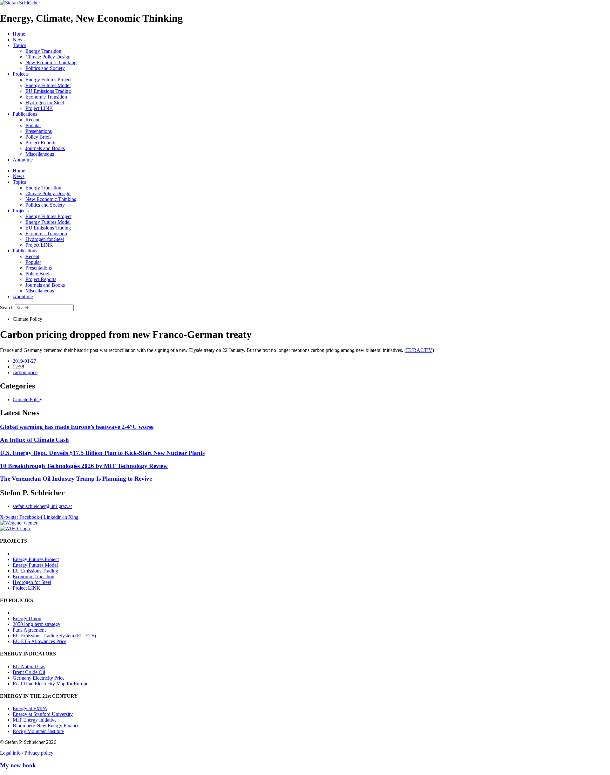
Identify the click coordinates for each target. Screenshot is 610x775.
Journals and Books (45, 148)
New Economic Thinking (51, 62)
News (18, 39)
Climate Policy (27, 399)
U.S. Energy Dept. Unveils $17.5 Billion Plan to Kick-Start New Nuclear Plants (102, 452)
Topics (19, 45)
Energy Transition (43, 51)
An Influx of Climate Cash (34, 439)
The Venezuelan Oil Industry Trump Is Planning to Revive (76, 478)
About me (23, 159)
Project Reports (40, 142)
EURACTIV (419, 350)
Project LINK (39, 108)
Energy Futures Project (48, 79)
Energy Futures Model (48, 85)
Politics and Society (45, 68)
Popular (33, 125)
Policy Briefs (38, 137)
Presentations (38, 131)
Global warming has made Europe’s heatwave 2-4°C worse (76, 426)
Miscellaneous (39, 154)
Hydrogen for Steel (44, 102)
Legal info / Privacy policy (26, 753)
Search (7, 307)
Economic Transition (46, 96)
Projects (21, 74)
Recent (32, 119)
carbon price (25, 372)
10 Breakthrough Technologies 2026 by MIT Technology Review (84, 466)
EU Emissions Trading (48, 91)
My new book (18, 765)
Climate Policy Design (48, 56)
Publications (25, 114)
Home (19, 34)
